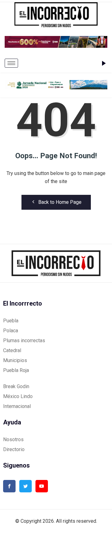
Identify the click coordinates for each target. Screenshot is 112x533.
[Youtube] (41, 486)
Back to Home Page (60, 202)
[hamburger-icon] (11, 63)
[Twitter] (25, 486)
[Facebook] (9, 486)
